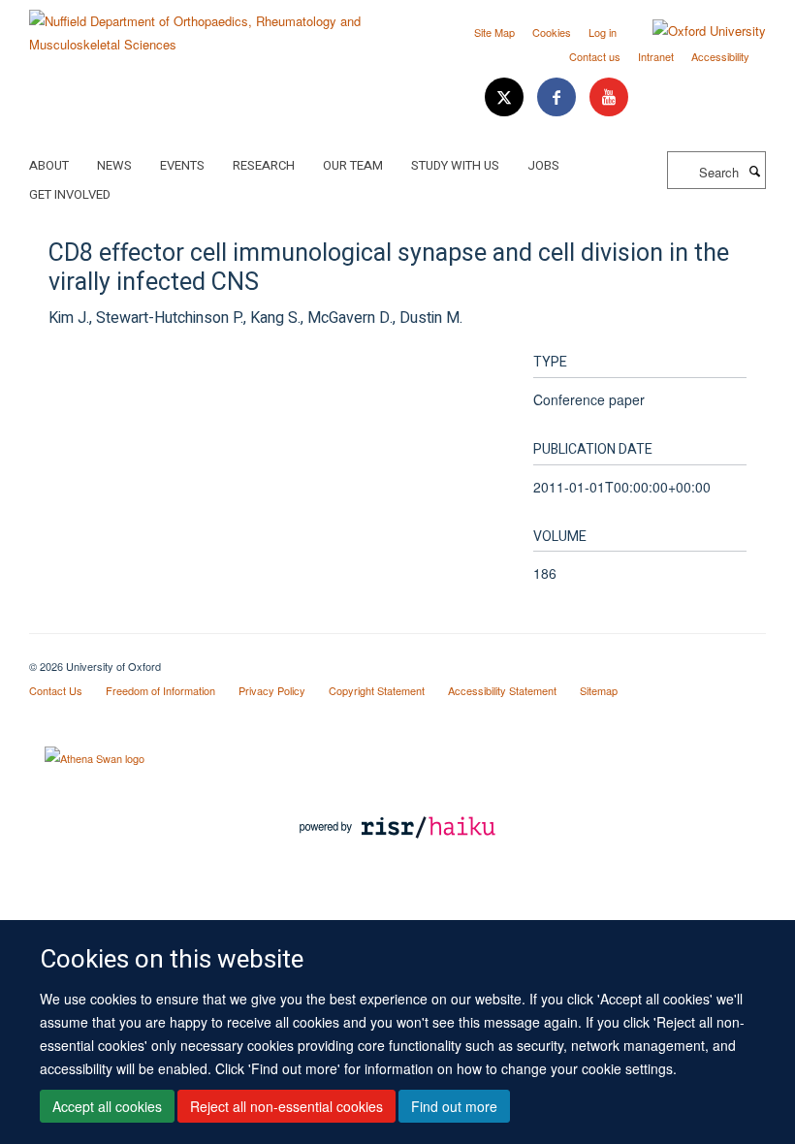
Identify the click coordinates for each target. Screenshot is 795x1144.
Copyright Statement (377, 690)
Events (182, 165)
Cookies (551, 32)
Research (264, 165)
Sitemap (599, 690)
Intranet (656, 56)
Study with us (455, 165)
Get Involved (70, 194)
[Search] (754, 170)
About (49, 165)
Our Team (353, 165)
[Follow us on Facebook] (558, 97)
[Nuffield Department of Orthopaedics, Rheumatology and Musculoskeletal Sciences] (206, 25)
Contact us (594, 56)
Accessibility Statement (502, 690)
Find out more (454, 1106)
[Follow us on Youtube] (608, 97)
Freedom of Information (160, 690)
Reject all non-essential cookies (286, 1106)
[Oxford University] (694, 31)
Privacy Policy (271, 690)
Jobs (543, 165)
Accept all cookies (107, 1106)
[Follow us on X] (506, 97)
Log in (602, 32)
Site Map (494, 32)
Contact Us (55, 690)
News (114, 165)
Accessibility (720, 56)
